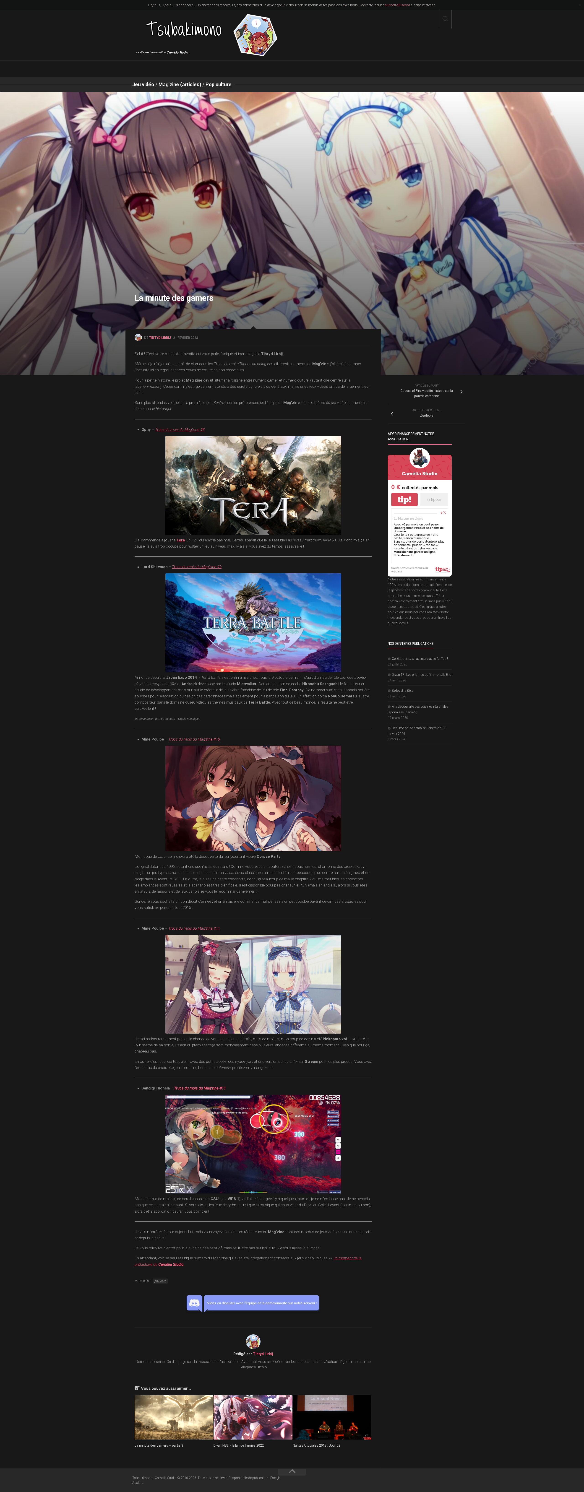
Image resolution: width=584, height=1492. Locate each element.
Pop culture (219, 84)
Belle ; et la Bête (402, 690)
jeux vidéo (160, 1281)
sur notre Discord (397, 5)
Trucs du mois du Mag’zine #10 (194, 739)
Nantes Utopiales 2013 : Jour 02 (316, 1445)
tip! (404, 499)
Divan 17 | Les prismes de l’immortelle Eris (421, 674)
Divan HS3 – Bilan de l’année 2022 (239, 1445)
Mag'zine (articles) (180, 84)
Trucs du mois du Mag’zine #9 (197, 566)
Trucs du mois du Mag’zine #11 (194, 928)
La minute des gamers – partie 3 (159, 1445)
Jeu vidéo (143, 84)
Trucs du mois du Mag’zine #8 (180, 429)
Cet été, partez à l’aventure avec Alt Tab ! (420, 658)
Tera (181, 540)
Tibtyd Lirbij (160, 338)
